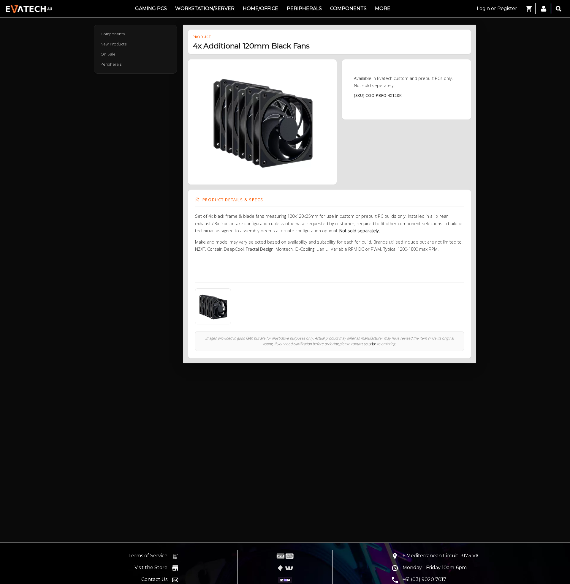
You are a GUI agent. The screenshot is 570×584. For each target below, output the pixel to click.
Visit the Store (150, 567)
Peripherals (304, 8)
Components (348, 8)
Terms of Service (147, 555)
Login (483, 8)
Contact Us (154, 579)
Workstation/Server (205, 8)
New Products (114, 44)
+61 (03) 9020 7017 (424, 579)
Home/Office (260, 8)
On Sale (108, 54)
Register (507, 8)
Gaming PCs (151, 8)
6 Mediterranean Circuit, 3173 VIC (441, 555)
